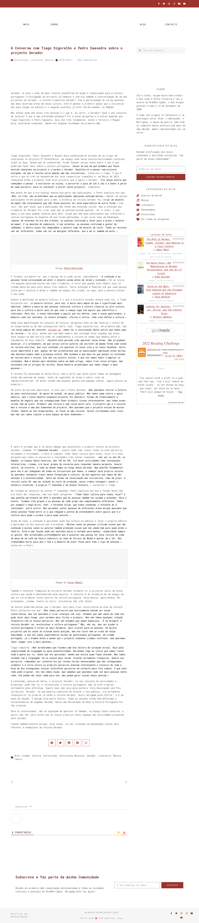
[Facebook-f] (159, 4)
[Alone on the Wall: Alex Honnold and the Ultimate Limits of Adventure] (141, 292)
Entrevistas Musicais (72, 755)
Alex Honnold (162, 296)
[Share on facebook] (52, 742)
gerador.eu (54, 329)
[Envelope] (184, 4)
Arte (17, 755)
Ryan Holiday (162, 276)
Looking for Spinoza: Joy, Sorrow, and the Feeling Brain (164, 310)
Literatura (104, 755)
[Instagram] (169, 4)
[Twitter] (164, 4)
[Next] (98, 782)
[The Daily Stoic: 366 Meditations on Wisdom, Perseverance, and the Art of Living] (141, 268)
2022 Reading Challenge (161, 343)
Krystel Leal (114, 918)
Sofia (150, 349)
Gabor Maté (162, 249)
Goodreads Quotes (176, 403)
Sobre (54, 24)
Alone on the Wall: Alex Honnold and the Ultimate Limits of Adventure (164, 290)
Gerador (91, 755)
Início (26, 24)
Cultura (36, 755)
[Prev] (40, 782)
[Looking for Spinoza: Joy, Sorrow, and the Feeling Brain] (141, 313)
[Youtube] (179, 4)
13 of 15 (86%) (174, 355)
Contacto (171, 24)
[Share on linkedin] (69, 742)
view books (179, 359)
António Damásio (162, 316)
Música (117, 755)
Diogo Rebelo (75, 582)
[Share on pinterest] (77, 742)
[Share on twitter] (60, 742)
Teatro (18, 759)
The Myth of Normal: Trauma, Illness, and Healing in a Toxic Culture (164, 243)
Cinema (26, 755)
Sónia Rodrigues (73, 268)
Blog (143, 24)
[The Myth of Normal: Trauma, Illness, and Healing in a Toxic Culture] (141, 245)
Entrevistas (50, 755)
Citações (161, 368)
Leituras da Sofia (161, 234)
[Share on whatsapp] (86, 742)
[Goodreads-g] (174, 4)
